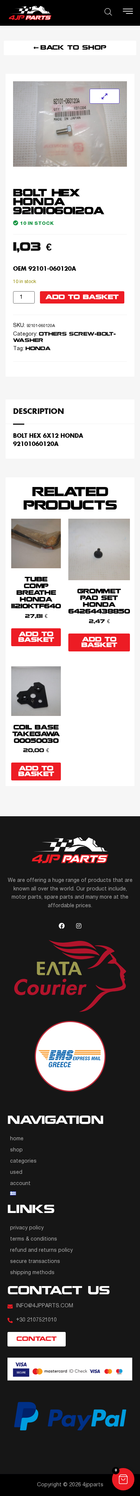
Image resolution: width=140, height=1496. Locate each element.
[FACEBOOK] (62, 926)
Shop (16, 1150)
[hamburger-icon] (127, 13)
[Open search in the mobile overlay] (108, 12)
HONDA (37, 349)
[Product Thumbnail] (104, 96)
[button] (123, 1479)
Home (17, 1139)
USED (16, 1172)
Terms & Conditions (33, 1239)
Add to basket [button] (36, 637)
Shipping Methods (32, 1272)
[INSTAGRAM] (79, 926)
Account (20, 1183)
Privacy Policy (27, 1228)
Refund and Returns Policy (41, 1250)
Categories (23, 1161)
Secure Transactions (35, 1261)
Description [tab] (38, 411)
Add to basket (82, 297)
